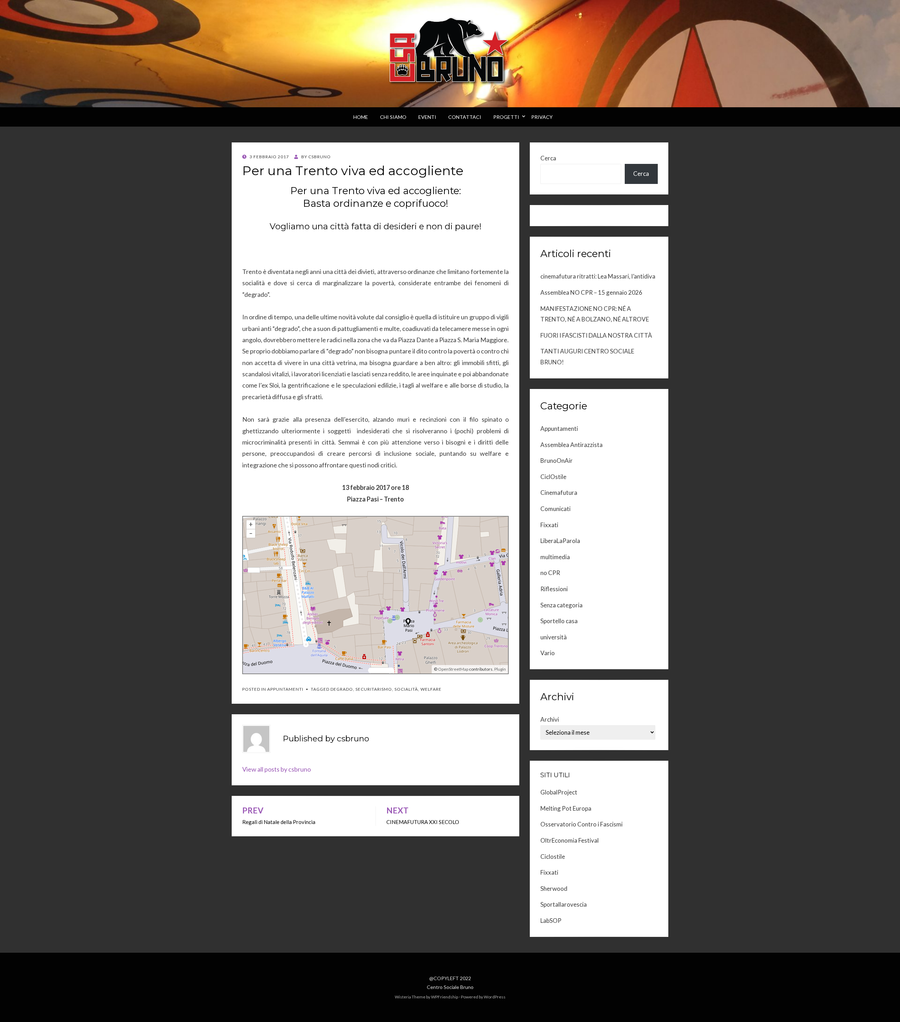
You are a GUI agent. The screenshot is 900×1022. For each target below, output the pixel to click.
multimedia (555, 557)
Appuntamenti (285, 689)
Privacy (542, 117)
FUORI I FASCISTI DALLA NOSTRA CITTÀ (596, 335)
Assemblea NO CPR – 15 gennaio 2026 (591, 292)
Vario (547, 653)
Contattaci (464, 117)
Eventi (427, 117)
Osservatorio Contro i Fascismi (581, 824)
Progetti (506, 117)
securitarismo (373, 689)
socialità (406, 689)
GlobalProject (558, 792)
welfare (431, 689)
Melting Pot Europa (565, 808)
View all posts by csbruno (276, 769)
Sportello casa (559, 621)
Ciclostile (552, 856)
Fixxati (549, 525)
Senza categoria (561, 605)
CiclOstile (553, 476)
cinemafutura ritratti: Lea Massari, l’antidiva (597, 276)
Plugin (500, 669)
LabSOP (550, 920)
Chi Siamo (393, 117)
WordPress (495, 996)
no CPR (550, 572)
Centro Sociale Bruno (450, 987)
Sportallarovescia (563, 904)
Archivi (549, 719)
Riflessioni (554, 589)
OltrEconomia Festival (569, 840)
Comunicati (555, 508)
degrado (341, 689)
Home (360, 117)
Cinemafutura (558, 492)
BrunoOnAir (556, 460)
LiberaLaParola (560, 540)
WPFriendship (444, 996)
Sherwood (553, 888)
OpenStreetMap (453, 669)
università (553, 637)
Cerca (548, 158)
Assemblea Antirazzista (571, 444)
